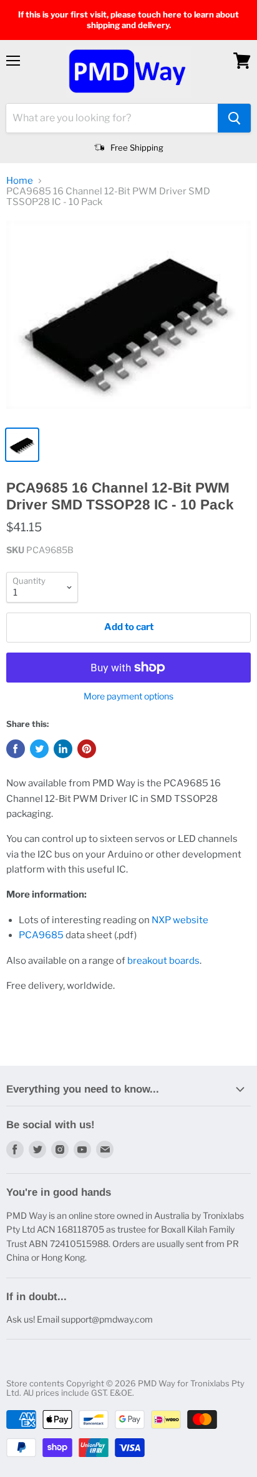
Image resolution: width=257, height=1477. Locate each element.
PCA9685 (41, 935)
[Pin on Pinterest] (86, 748)
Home (19, 181)
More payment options (128, 696)
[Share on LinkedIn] (63, 748)
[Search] (234, 118)
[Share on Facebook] (15, 748)
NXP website (180, 920)
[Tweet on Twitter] (39, 748)
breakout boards (163, 960)
